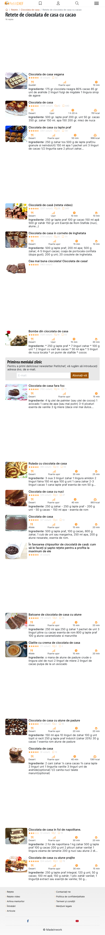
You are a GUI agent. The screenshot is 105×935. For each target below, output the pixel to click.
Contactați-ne (63, 892)
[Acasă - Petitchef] (6, 9)
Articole (11, 911)
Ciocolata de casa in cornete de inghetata (57, 233)
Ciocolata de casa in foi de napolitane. (55, 829)
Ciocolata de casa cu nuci (46, 491)
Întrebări (11, 906)
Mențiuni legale (64, 906)
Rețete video (13, 896)
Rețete (10, 892)
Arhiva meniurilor (15, 901)
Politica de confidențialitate (70, 896)
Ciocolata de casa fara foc (47, 385)
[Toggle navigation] (96, 3)
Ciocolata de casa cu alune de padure (54, 720)
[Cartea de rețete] (40, 3)
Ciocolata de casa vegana (46, 74)
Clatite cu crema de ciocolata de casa (54, 642)
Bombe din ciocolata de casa (48, 331)
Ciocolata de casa (41, 102)
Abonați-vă (79, 375)
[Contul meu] (58, 3)
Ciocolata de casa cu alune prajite (52, 857)
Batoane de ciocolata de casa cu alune (55, 614)
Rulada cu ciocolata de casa (48, 463)
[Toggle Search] (77, 3)
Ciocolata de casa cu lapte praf (50, 127)
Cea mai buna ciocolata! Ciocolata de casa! (58, 261)
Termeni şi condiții (65, 901)
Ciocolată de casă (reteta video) (51, 205)
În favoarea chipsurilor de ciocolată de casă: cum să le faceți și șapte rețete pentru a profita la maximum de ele (62, 548)
